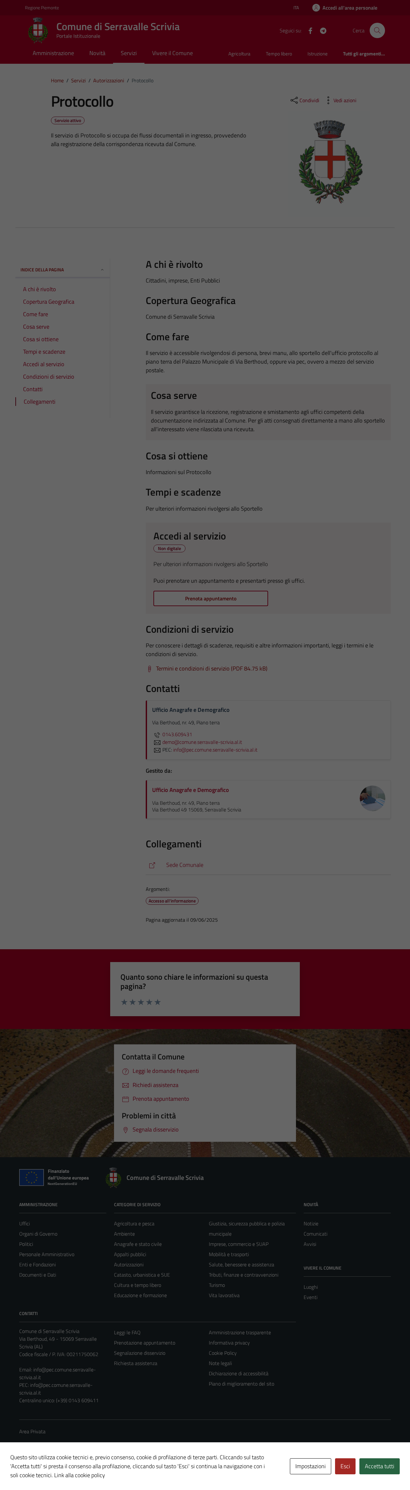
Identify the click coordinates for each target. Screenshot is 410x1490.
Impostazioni (310, 1466)
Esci (345, 1466)
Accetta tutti (379, 1466)
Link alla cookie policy (79, 1475)
